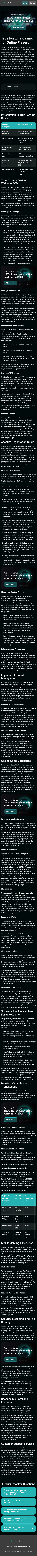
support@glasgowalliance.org (18, 1546)
